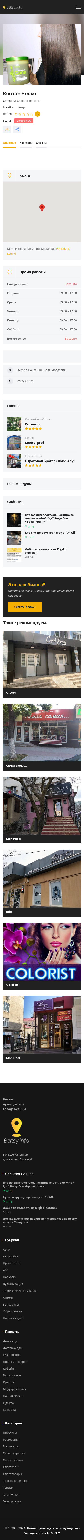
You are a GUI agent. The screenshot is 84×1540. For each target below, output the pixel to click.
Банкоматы (11, 1304)
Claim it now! (25, 607)
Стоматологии (13, 1460)
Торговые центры (15, 1481)
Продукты (10, 1432)
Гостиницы (11, 1446)
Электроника (12, 1501)
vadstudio (43, 1533)
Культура (9, 1410)
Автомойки (10, 1256)
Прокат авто (11, 1263)
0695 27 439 (25, 381)
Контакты (26, 143)
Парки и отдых (13, 1318)
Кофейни (9, 1368)
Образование (12, 1311)
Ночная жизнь (13, 1396)
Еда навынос (12, 1355)
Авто (6, 1249)
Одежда (8, 1403)
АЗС (5, 1270)
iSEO (57, 1533)
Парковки (10, 1277)
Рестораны (10, 1439)
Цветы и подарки (15, 1362)
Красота (8, 1382)
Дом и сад (10, 1341)
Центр (20, 107)
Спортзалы (11, 1467)
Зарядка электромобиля (20, 1291)
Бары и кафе (12, 1375)
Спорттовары (12, 1474)
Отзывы (41, 143)
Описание (9, 143)
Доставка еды (12, 1348)
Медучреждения (14, 1389)
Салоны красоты (28, 101)
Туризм (8, 1487)
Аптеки (8, 1297)
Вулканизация (13, 1284)
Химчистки (10, 1494)
